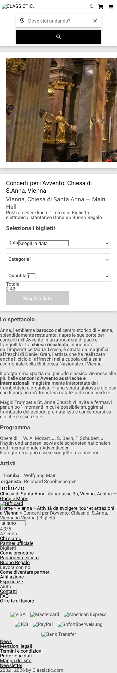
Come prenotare (17, 553)
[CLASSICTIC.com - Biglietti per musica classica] (17, 7)
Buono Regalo (15, 562)
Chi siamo (10, 538)
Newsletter (11, 665)
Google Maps (14, 498)
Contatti (8, 591)
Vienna (87, 494)
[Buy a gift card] (11, 503)
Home (6, 508)
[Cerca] (58, 37)
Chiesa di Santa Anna (23, 494)
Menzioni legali (16, 646)
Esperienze (11, 581)
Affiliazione (12, 577)
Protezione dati (16, 656)
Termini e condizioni (21, 651)
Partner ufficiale (16, 543)
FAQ (4, 596)
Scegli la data (37, 298)
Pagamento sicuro (19, 557)
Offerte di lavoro (17, 601)
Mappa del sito (16, 660)
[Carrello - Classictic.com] (101, 7)
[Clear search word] (95, 20)
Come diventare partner (24, 572)
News (6, 641)
